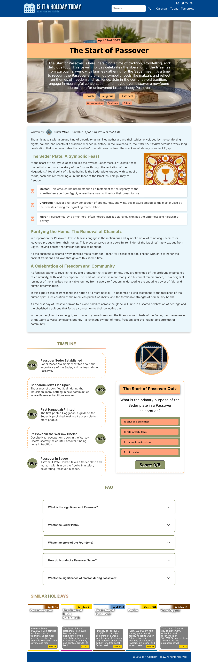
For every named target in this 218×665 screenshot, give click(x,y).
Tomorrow (187, 8)
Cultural (127, 103)
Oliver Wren (61, 132)
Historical (127, 96)
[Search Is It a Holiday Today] (149, 9)
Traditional (113, 103)
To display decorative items (137, 442)
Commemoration (95, 103)
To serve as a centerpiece (136, 421)
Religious (107, 96)
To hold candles (131, 452)
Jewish (89, 96)
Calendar (162, 8)
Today (174, 8)
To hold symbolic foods (135, 432)
